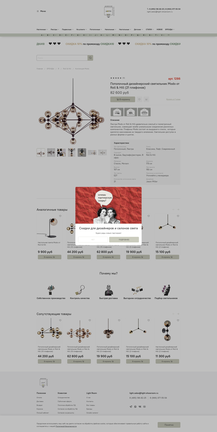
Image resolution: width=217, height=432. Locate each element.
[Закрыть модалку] (138, 191)
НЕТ (93, 239)
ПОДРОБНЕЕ (124, 239)
